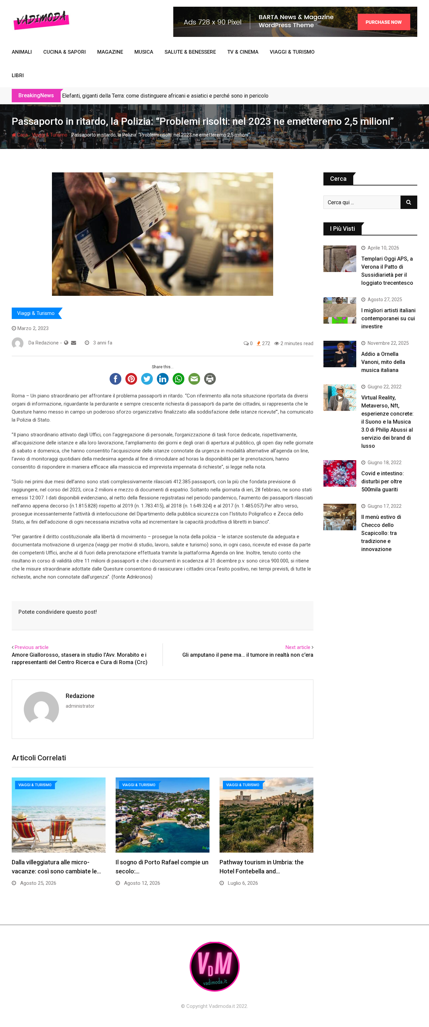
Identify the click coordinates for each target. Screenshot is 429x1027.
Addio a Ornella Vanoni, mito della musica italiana (383, 362)
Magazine (110, 52)
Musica (143, 52)
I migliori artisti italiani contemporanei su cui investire (388, 318)
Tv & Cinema (242, 52)
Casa (22, 135)
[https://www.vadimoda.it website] (66, 343)
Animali (22, 52)
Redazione (80, 695)
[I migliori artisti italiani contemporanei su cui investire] (339, 310)
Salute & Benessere (190, 52)
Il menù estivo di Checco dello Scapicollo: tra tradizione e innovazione (381, 533)
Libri (18, 75)
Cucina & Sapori (64, 52)
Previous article (32, 647)
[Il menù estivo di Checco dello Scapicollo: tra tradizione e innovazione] (339, 517)
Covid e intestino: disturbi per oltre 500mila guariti (382, 481)
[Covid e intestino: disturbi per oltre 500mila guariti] (339, 473)
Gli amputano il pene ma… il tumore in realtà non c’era (247, 655)
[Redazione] (73, 343)
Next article (298, 647)
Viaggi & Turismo (292, 52)
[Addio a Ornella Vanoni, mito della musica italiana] (339, 354)
